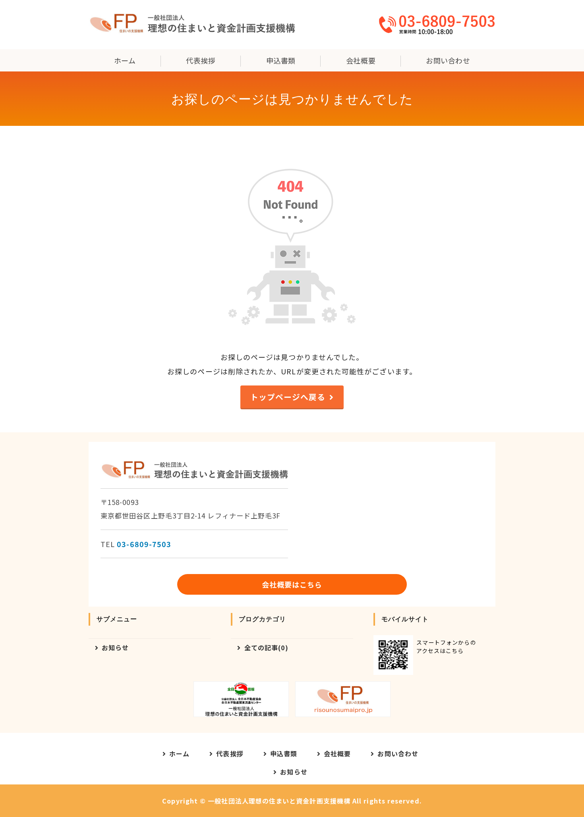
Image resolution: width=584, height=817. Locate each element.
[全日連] (241, 699)
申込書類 (281, 60)
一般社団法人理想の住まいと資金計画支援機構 (279, 800)
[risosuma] (343, 699)
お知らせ (115, 647)
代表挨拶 (200, 60)
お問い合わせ (448, 60)
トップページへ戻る (288, 397)
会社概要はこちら (292, 584)
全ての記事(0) (266, 647)
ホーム (125, 60)
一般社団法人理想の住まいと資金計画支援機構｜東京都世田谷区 (192, 24)
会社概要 (360, 60)
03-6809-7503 (144, 544)
